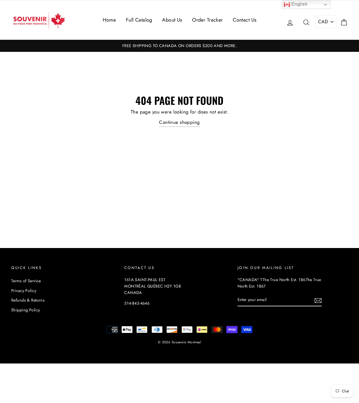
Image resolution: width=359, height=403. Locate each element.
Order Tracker (207, 20)
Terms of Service (26, 281)
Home (109, 20)
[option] (179, 46)
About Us (172, 20)
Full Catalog (139, 20)
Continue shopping (179, 122)
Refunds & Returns (28, 300)
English (298, 4)
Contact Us (244, 20)
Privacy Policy (23, 290)
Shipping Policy (25, 310)
